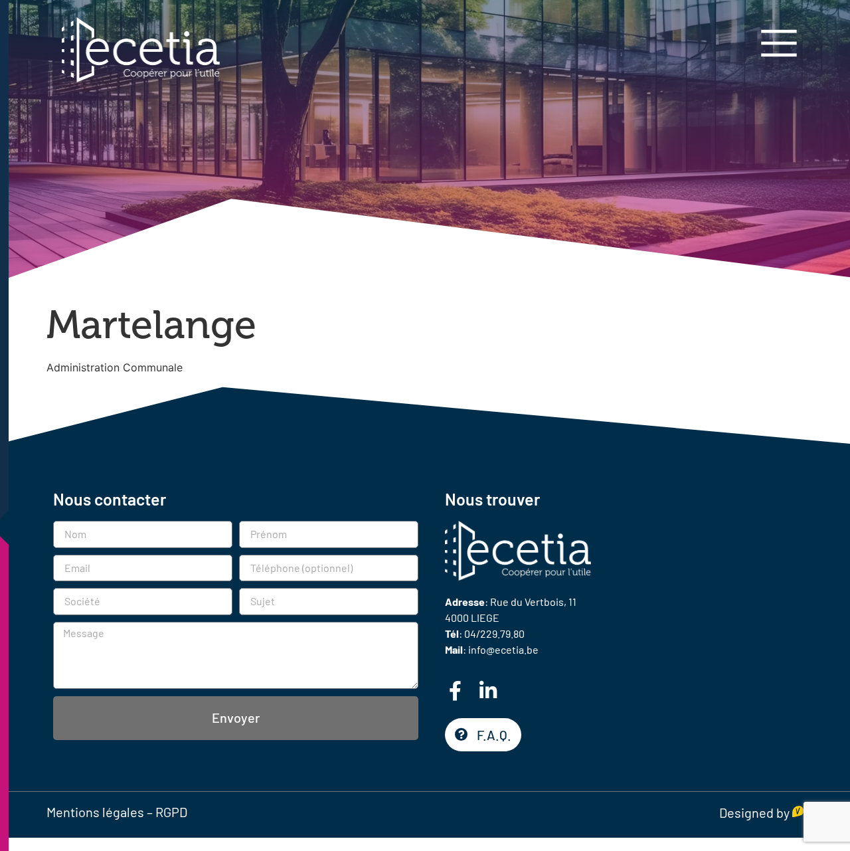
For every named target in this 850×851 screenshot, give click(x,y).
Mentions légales (95, 812)
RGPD (171, 812)
